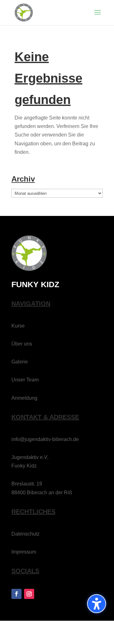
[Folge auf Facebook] (16, 594)
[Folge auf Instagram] (29, 594)
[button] (97, 16)
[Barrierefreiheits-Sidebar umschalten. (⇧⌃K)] (96, 603)
